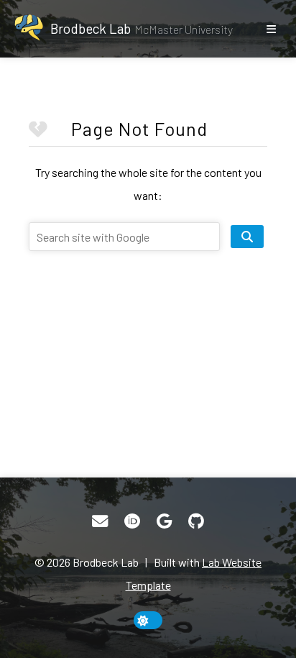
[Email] (99, 521)
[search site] (247, 236)
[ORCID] (132, 521)
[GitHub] (196, 521)
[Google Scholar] (164, 521)
